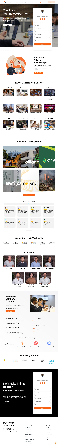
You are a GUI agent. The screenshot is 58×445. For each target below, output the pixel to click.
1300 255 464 (43, 2)
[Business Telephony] (8, 104)
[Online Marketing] (36, 120)
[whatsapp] (40, 19)
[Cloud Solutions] (36, 88)
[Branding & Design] (8, 88)
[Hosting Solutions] (49, 88)
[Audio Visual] (49, 104)
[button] (56, 443)
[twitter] (10, 431)
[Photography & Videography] (22, 120)
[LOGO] (7, 1)
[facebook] (8, 431)
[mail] (44, 19)
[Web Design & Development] (22, 88)
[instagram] (13, 431)
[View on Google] (5, 208)
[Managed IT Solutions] (8, 120)
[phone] (42, 19)
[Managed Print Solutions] (49, 120)
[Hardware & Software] (36, 104)
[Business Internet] (22, 104)
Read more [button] (19, 213)
